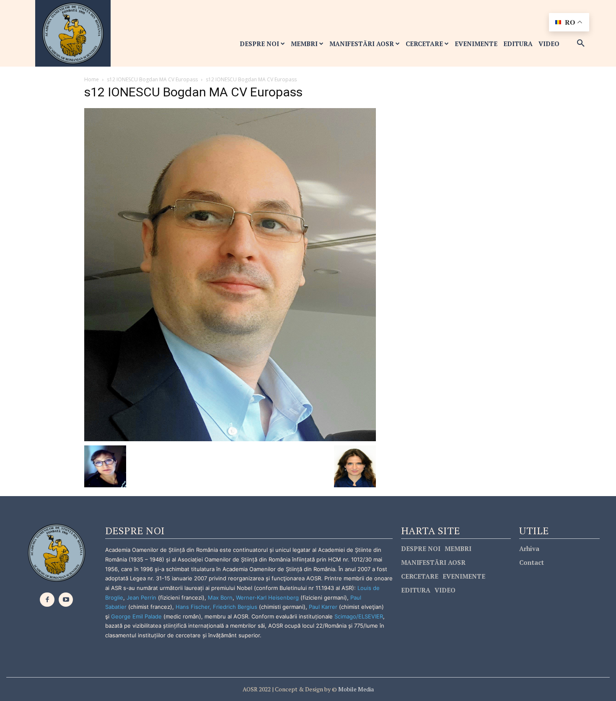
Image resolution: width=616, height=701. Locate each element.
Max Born (220, 597)
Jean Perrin (142, 597)
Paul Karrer (323, 606)
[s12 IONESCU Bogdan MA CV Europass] (230, 274)
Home (91, 79)
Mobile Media (355, 689)
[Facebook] (47, 599)
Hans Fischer (193, 606)
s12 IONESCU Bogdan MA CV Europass (152, 79)
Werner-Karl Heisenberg (267, 597)
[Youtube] (66, 599)
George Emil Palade (136, 616)
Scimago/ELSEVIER (358, 616)
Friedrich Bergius (235, 606)
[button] (580, 43)
